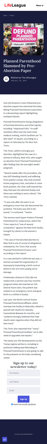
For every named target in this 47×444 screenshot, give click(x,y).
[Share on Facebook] (4, 427)
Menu (38, 5)
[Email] (4, 414)
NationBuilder (28, 434)
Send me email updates (24, 404)
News (12, 15)
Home (5, 15)
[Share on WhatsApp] (4, 434)
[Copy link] (4, 408)
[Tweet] (4, 421)
